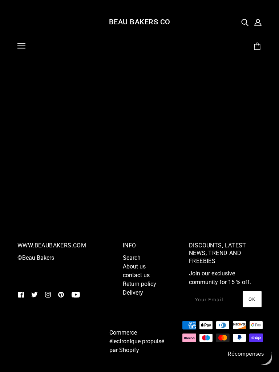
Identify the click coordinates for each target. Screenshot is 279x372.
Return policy (139, 283)
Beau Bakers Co (139, 21)
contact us (136, 275)
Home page (71, 140)
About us (134, 266)
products (151, 140)
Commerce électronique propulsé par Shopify (136, 341)
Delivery (133, 292)
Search (132, 257)
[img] (244, 22)
